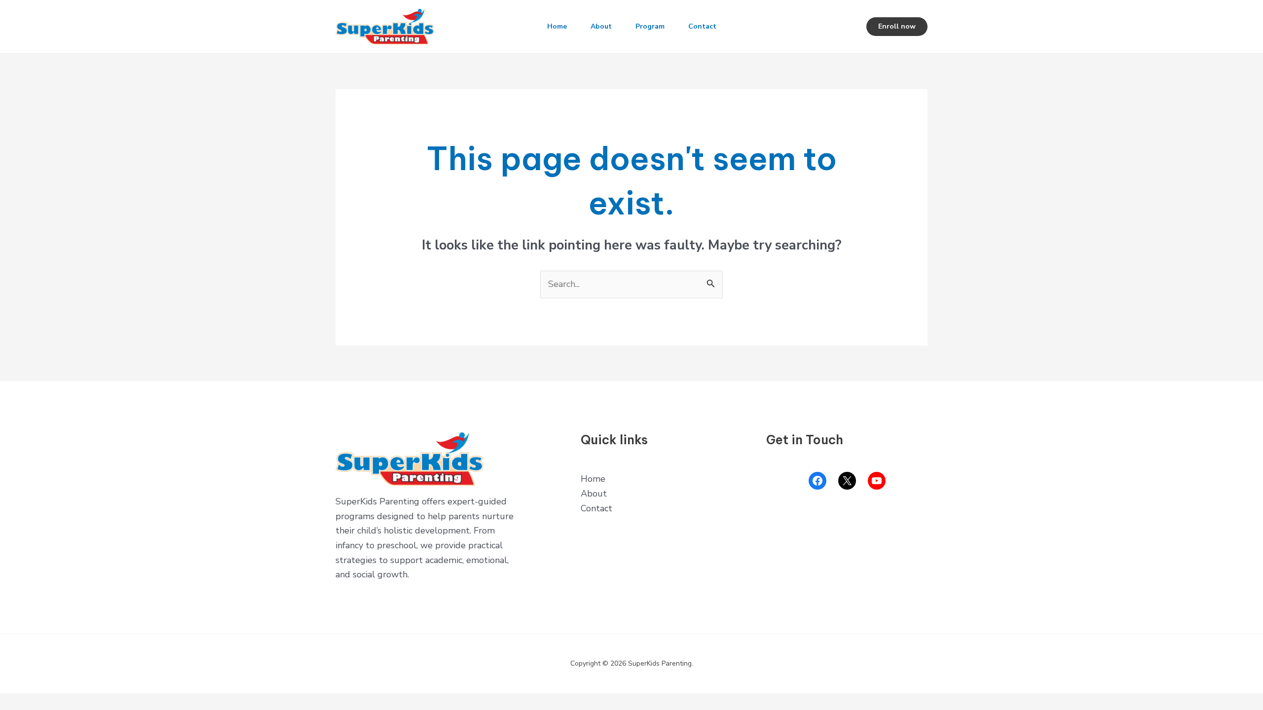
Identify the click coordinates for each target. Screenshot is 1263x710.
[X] (847, 481)
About (601, 26)
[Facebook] (817, 481)
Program (650, 26)
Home (557, 26)
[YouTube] (877, 481)
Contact (702, 26)
